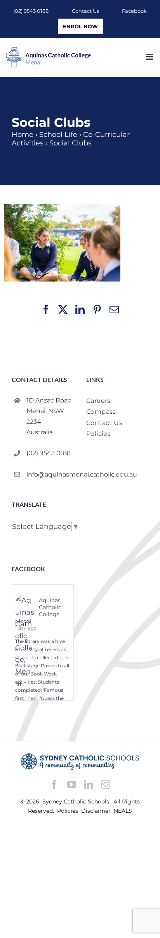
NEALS (123, 810)
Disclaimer (96, 810)
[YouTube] (71, 784)
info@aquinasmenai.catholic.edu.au (50, 474)
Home (22, 134)
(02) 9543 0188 (48, 453)
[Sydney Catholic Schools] (80, 761)
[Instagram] (105, 784)
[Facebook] (54, 784)
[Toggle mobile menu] (150, 57)
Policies (68, 810)
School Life (58, 134)
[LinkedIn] (88, 784)
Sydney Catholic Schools (76, 801)
